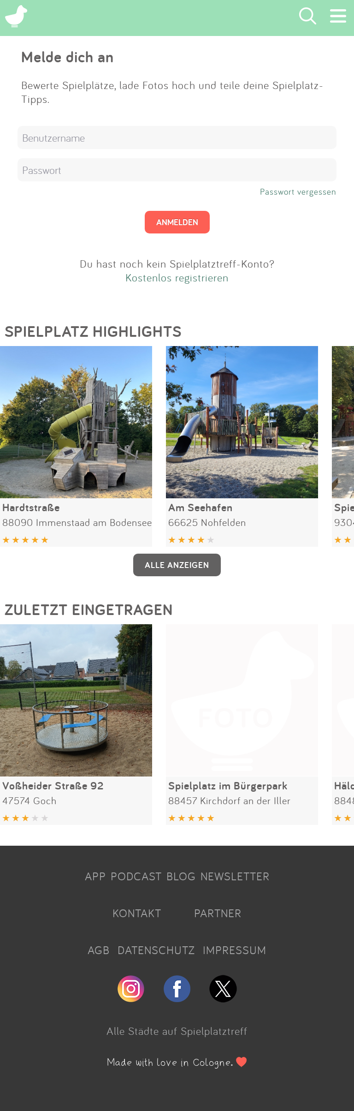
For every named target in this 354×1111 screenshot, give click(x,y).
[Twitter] (223, 998)
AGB (99, 950)
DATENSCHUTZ (156, 950)
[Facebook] (177, 998)
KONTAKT (136, 913)
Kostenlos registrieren (177, 277)
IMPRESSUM (234, 950)
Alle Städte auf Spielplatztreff (177, 1031)
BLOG (181, 876)
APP (95, 876)
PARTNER (218, 913)
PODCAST (136, 876)
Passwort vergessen (298, 191)
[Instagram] (131, 998)
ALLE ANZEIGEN (177, 565)
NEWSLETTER (235, 876)
